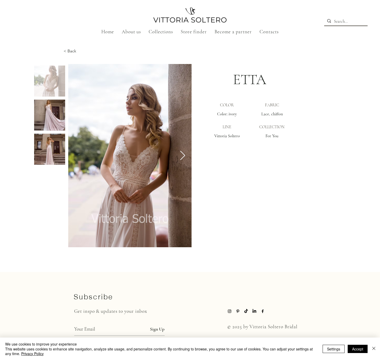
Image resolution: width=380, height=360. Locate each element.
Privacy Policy (32, 353)
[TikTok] (246, 311)
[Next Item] (183, 156)
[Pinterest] (237, 311)
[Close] (374, 349)
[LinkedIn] (254, 311)
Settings (333, 348)
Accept (357, 348)
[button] (161, 31)
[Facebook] (262, 311)
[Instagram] (229, 311)
